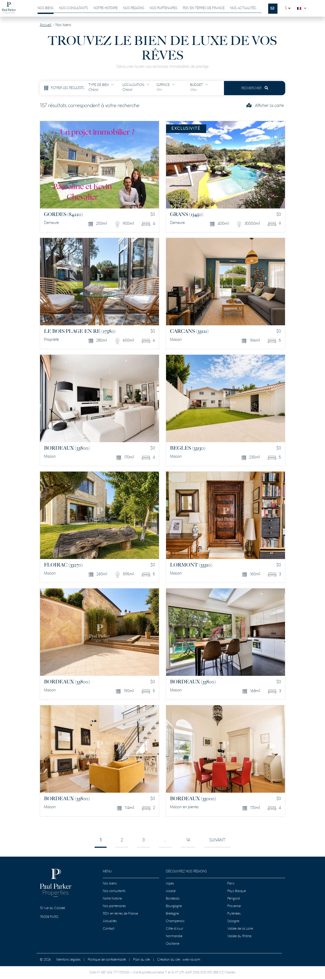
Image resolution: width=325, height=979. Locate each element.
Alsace (171, 891)
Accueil (45, 25)
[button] (302, 8)
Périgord (233, 898)
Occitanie (172, 944)
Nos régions (133, 8)
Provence (234, 906)
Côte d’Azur (174, 929)
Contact (108, 929)
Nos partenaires (163, 8)
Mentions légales (68, 960)
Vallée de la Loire (240, 929)
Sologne (233, 921)
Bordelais (173, 898)
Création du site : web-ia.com (178, 960)
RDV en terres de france (204, 8)
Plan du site (141, 960)
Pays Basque (236, 891)
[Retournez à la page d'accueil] (9, 8)
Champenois (175, 921)
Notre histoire (106, 8)
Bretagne (172, 913)
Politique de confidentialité (107, 960)
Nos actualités (243, 8)
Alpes (170, 883)
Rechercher (251, 88)
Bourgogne (174, 906)
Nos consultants (73, 8)
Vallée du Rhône (239, 936)
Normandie (174, 936)
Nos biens (46, 8)
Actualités (110, 921)
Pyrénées (234, 913)
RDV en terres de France (120, 913)
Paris (230, 883)
